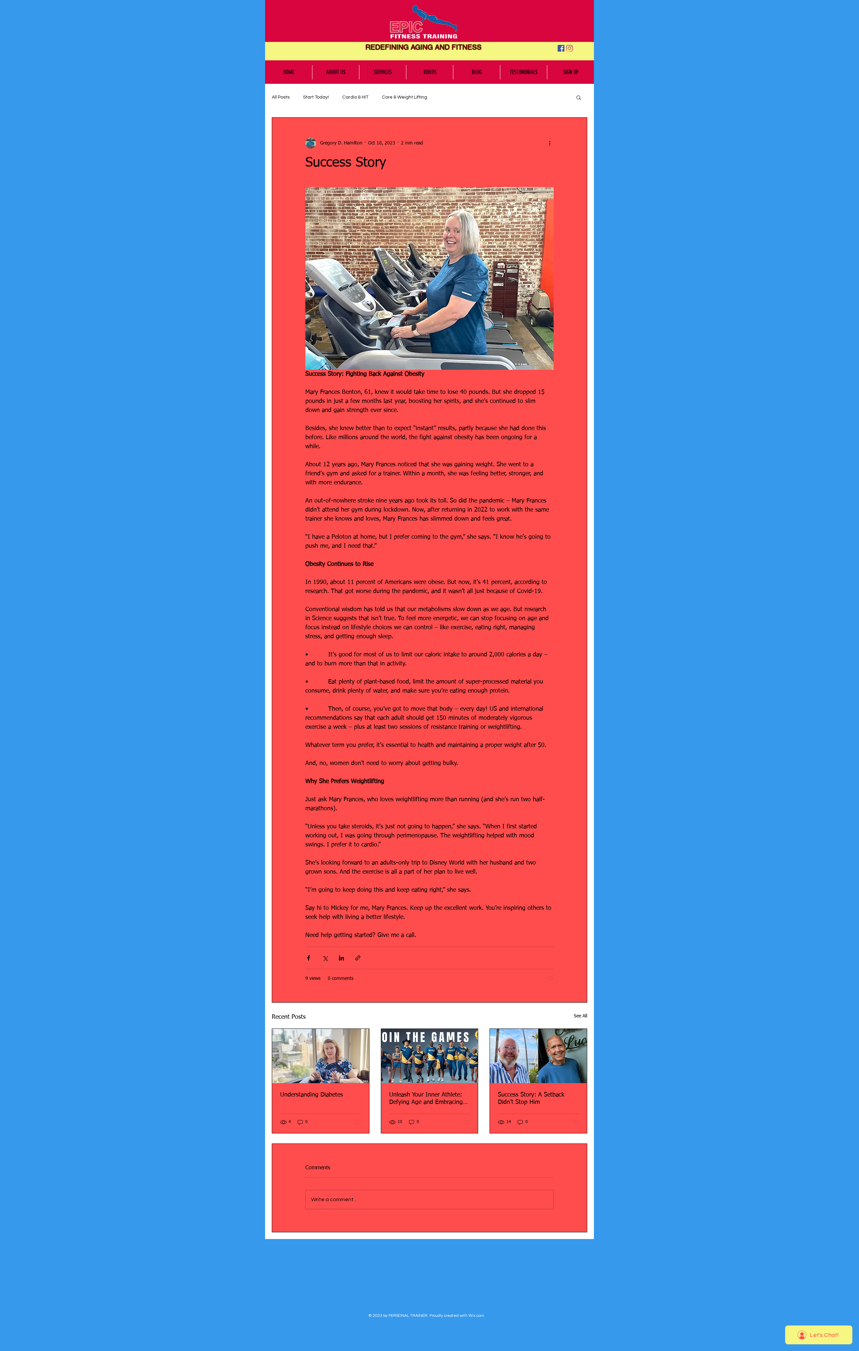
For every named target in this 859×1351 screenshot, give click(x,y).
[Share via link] (358, 958)
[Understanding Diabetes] (320, 1056)
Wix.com (476, 1315)
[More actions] (550, 143)
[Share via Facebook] (308, 958)
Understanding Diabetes (311, 1095)
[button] (578, 97)
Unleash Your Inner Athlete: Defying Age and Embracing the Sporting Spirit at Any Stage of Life (426, 1099)
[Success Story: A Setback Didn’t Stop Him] (538, 1056)
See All (580, 1016)
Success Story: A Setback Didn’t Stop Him (531, 1098)
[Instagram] (569, 48)
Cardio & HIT (355, 97)
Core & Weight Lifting (404, 97)
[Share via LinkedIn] (341, 958)
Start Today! (316, 97)
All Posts (281, 97)
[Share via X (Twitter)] (325, 958)
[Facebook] (561, 48)
